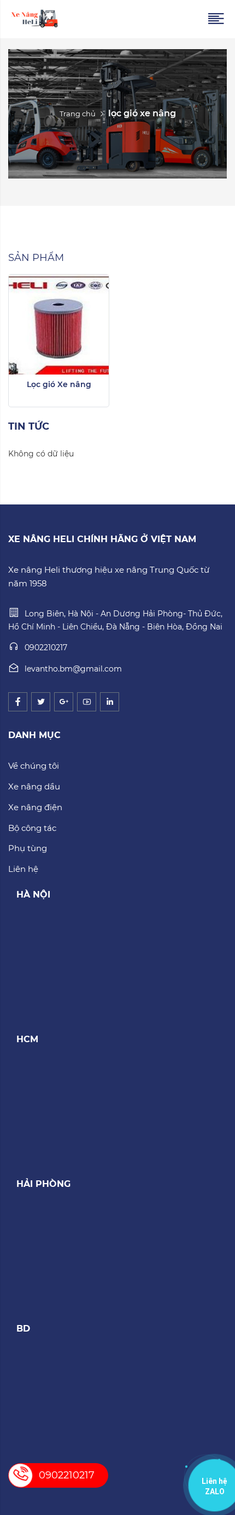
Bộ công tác (32, 828)
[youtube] (86, 701)
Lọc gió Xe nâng (59, 384)
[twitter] (40, 701)
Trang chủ (78, 113)
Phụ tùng (27, 848)
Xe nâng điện (35, 807)
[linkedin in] (109, 701)
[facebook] (17, 701)
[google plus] (63, 701)
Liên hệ (23, 869)
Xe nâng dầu (34, 786)
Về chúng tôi (33, 766)
